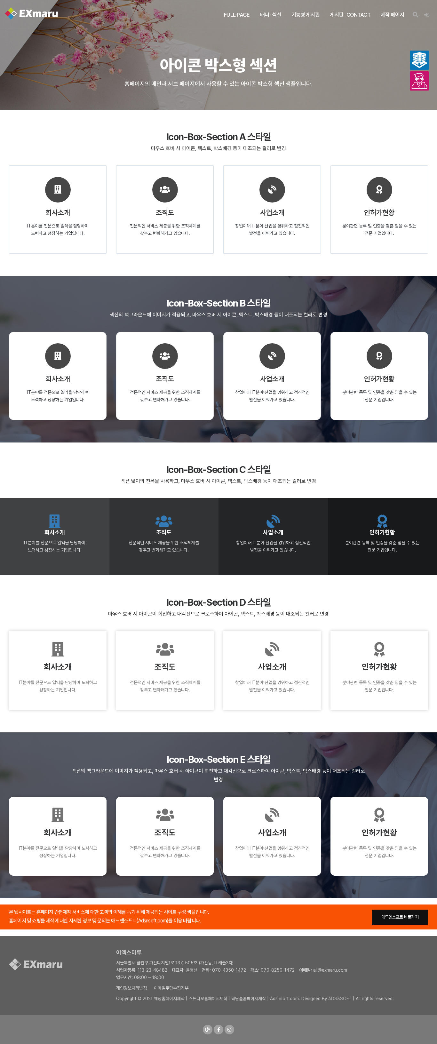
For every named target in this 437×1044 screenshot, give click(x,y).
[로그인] (426, 15)
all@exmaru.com (330, 970)
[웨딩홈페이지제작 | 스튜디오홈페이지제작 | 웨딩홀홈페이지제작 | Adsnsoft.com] (31, 13)
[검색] (415, 15)
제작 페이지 (392, 15)
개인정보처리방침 (131, 988)
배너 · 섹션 (270, 15)
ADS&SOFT (340, 998)
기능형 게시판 (305, 15)
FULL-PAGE (237, 15)
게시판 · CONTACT (350, 15)
